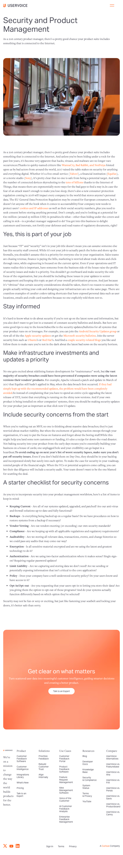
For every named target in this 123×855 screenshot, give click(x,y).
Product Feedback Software (64, 769)
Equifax (112, 173)
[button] (112, 5)
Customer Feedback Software (22, 758)
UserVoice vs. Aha (113, 773)
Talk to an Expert (61, 691)
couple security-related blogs (84, 340)
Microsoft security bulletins (79, 335)
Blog (84, 756)
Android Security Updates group (97, 331)
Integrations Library (23, 775)
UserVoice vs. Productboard (113, 805)
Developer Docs (87, 762)
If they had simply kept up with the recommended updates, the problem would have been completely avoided (57, 388)
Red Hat (47, 340)
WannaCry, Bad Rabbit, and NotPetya (83, 165)
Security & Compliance (89, 778)
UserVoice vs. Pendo (113, 789)
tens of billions (74, 182)
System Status (86, 786)
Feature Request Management (66, 780)
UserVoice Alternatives (112, 757)
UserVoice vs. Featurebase (113, 765)
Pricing (20, 788)
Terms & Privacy (87, 794)
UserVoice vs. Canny (113, 813)
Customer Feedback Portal (64, 758)
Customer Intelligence (23, 767)
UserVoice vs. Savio (113, 797)
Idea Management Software (66, 790)
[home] (16, 5)
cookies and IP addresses (34, 208)
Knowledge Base (88, 770)
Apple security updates (38, 335)
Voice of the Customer (65, 799)
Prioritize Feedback (44, 757)
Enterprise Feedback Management (66, 819)
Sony (28, 178)
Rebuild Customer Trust (44, 766)
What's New (23, 782)
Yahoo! (74, 173)
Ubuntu (32, 340)
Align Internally (43, 775)
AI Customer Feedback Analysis (65, 809)
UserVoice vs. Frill (113, 781)
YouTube (86, 801)
